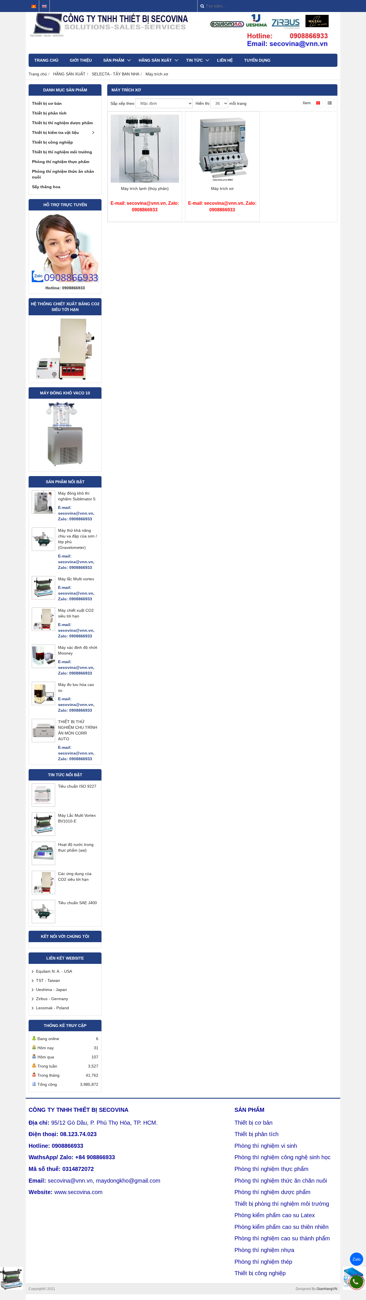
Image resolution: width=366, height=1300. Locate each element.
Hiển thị (202, 103)
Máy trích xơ (222, 188)
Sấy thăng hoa (46, 186)
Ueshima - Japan (51, 989)
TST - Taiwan (48, 980)
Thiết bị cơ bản (47, 103)
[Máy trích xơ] (222, 181)
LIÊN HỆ (225, 60)
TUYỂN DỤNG (257, 60)
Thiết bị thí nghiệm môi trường (62, 152)
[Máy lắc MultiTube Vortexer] (11, 1278)
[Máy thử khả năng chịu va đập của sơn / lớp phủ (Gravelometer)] (43, 549)
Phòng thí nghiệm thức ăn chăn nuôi (63, 174)
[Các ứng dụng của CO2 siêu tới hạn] (43, 892)
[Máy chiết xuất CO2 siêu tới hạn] (43, 629)
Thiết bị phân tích (49, 113)
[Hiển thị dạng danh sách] (329, 103)
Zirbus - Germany (52, 998)
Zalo (357, 1259)
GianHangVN (327, 1289)
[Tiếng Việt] (33, 6)
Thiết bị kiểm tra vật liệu (55, 132)
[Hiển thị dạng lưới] (318, 103)
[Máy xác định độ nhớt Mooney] (43, 666)
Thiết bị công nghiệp (52, 142)
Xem (307, 103)
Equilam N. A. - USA (54, 971)
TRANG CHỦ (46, 60)
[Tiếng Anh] (44, 6)
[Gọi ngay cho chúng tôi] (356, 1282)
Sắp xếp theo (122, 103)
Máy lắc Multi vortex (76, 579)
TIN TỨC (194, 60)
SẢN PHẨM (113, 60)
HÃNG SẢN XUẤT (155, 60)
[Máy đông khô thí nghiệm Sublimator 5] (43, 512)
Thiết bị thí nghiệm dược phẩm (62, 123)
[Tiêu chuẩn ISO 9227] (43, 805)
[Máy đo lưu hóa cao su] (43, 703)
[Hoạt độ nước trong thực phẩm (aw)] (43, 863)
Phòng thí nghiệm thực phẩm (60, 161)
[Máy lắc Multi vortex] (43, 597)
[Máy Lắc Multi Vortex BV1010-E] (43, 834)
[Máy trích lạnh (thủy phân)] (145, 181)
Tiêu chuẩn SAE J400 (77, 902)
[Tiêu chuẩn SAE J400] (43, 921)
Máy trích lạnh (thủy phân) (145, 188)
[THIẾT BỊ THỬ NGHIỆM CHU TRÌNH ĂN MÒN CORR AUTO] (43, 740)
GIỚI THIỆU (81, 60)
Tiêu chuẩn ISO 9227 (77, 786)
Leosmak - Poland (52, 1008)
